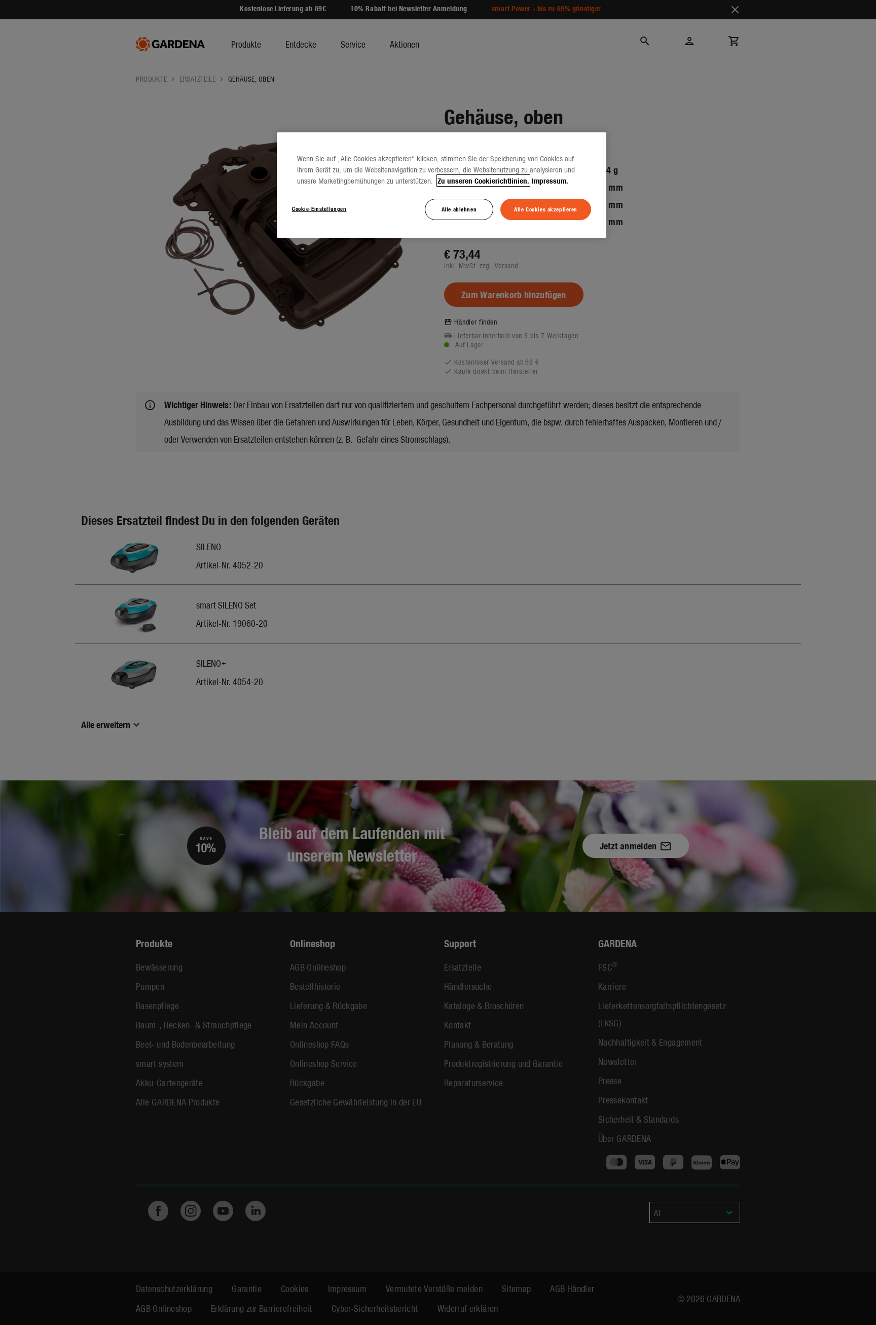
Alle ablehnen (459, 209)
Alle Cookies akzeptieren (545, 209)
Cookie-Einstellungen (319, 208)
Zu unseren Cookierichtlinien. (483, 180)
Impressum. (550, 180)
